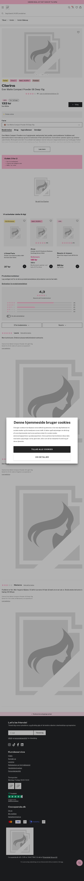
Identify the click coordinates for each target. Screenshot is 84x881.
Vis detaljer (42, 457)
